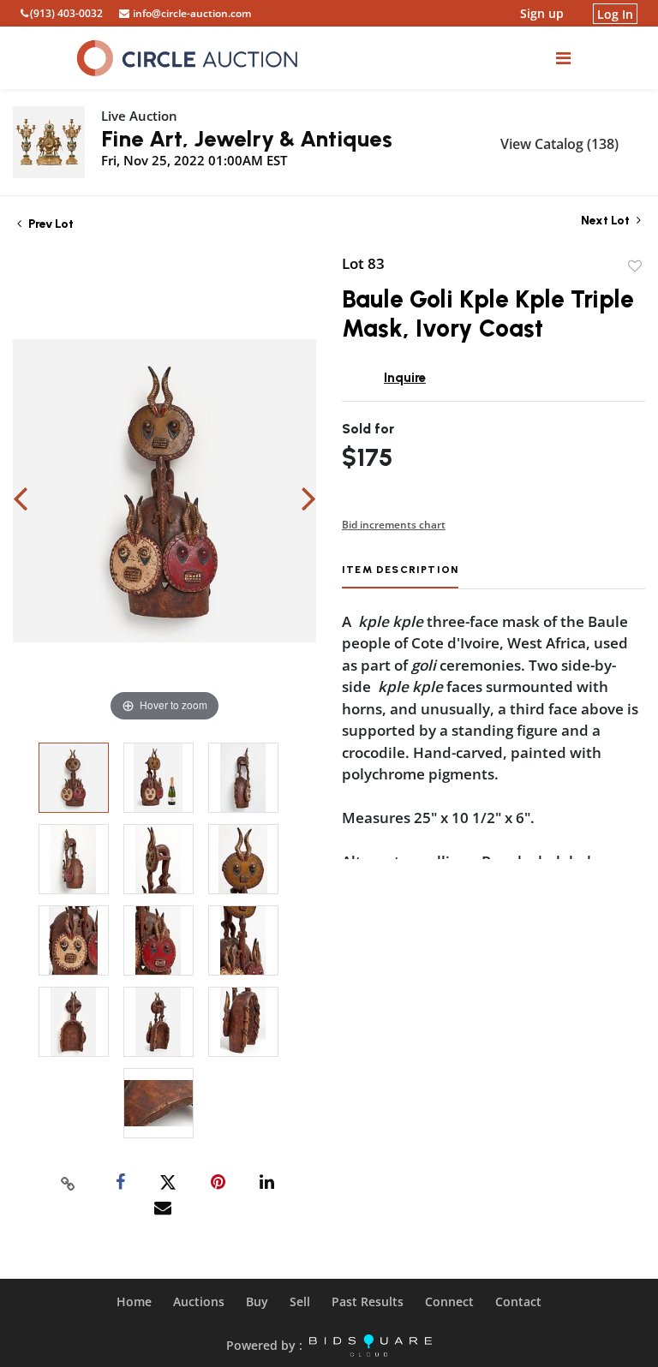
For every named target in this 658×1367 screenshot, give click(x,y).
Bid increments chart (394, 524)
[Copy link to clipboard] (68, 1183)
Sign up (542, 13)
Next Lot (606, 220)
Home (134, 1301)
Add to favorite (635, 266)
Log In (615, 13)
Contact (518, 1301)
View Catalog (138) (559, 143)
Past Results (368, 1301)
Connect (449, 1301)
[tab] (400, 576)
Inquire (405, 377)
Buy (257, 1301)
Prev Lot (50, 224)
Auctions (198, 1301)
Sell (300, 1301)
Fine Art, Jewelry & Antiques (246, 138)
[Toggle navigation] (563, 58)
